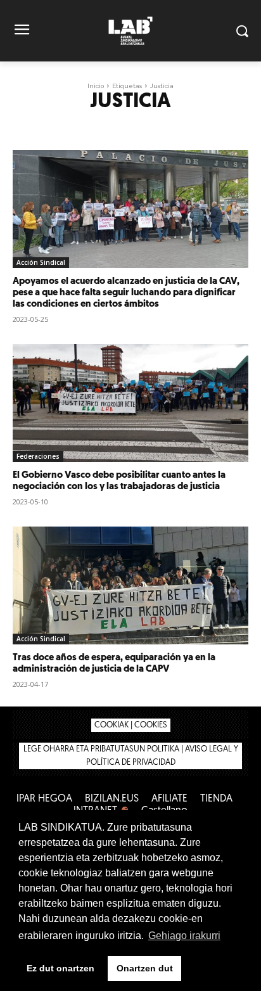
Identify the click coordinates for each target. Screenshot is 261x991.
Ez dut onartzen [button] (60, 968)
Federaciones (38, 456)
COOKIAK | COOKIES (130, 725)
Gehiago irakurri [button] (184, 935)
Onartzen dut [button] (145, 968)
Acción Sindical (40, 262)
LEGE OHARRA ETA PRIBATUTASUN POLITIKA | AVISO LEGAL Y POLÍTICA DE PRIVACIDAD (130, 756)
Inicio (95, 85)
